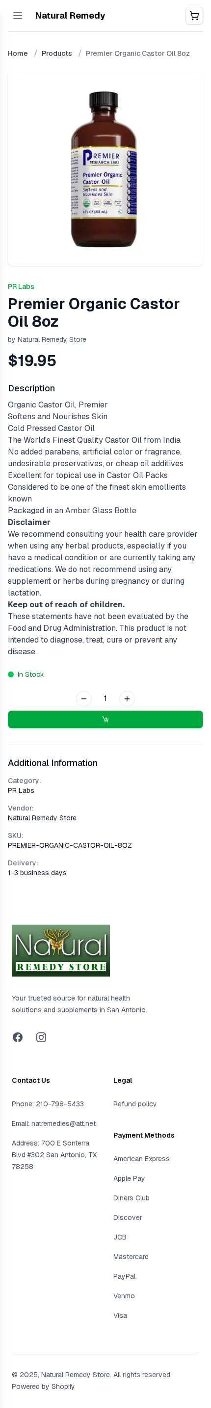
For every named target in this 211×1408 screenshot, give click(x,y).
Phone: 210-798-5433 (48, 1103)
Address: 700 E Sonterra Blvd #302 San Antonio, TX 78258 (54, 1155)
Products (57, 53)
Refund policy (135, 1103)
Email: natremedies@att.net (54, 1123)
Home (18, 53)
